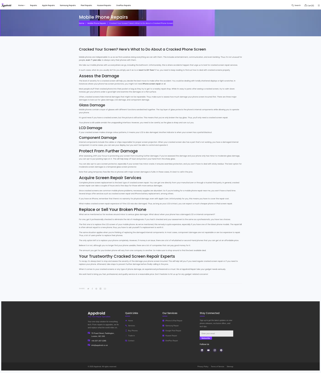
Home (130, 321)
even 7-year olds (93, 60)
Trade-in (131, 336)
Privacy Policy (202, 366)
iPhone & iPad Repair (173, 321)
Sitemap (230, 366)
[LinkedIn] (202, 350)
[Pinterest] (221, 350)
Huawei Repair (171, 336)
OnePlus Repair (171, 341)
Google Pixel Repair (173, 331)
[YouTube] (208, 350)
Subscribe (206, 338)
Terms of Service (217, 366)
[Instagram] (215, 350)
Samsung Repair (172, 326)
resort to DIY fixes (146, 70)
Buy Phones (133, 331)
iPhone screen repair (152, 84)
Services (131, 326)
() (310, 5)
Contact (131, 341)
